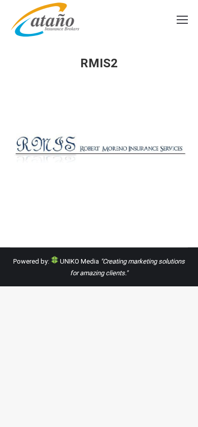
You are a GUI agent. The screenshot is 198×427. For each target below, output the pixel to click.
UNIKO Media (78, 261)
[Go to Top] (182, 411)
